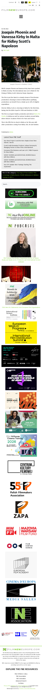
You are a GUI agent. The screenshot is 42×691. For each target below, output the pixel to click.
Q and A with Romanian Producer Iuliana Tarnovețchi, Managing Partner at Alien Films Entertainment (20, 146)
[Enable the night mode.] (19, 2)
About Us (26, 685)
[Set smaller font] (33, 5)
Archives (21, 683)
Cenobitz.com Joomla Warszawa (27, 688)
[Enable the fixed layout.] (37, 2)
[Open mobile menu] (21, 16)
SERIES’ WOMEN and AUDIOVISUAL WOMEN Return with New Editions (20, 156)
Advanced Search (21, 681)
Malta (11, 132)
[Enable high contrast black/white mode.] (22, 2)
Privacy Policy (7, 685)
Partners (14, 685)
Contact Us (20, 685)
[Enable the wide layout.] (40, 2)
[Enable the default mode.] (15, 2)
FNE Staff (6, 50)
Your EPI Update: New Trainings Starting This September (18, 165)
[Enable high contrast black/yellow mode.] (26, 2)
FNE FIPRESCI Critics (21, 674)
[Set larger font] (39, 5)
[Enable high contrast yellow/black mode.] (29, 2)
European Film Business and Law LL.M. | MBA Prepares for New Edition (21, 151)
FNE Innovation (21, 678)
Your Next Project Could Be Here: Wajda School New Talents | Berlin (20, 141)
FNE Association (21, 676)
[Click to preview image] (21, 69)
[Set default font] (36, 5)
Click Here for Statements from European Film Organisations (21, 307)
